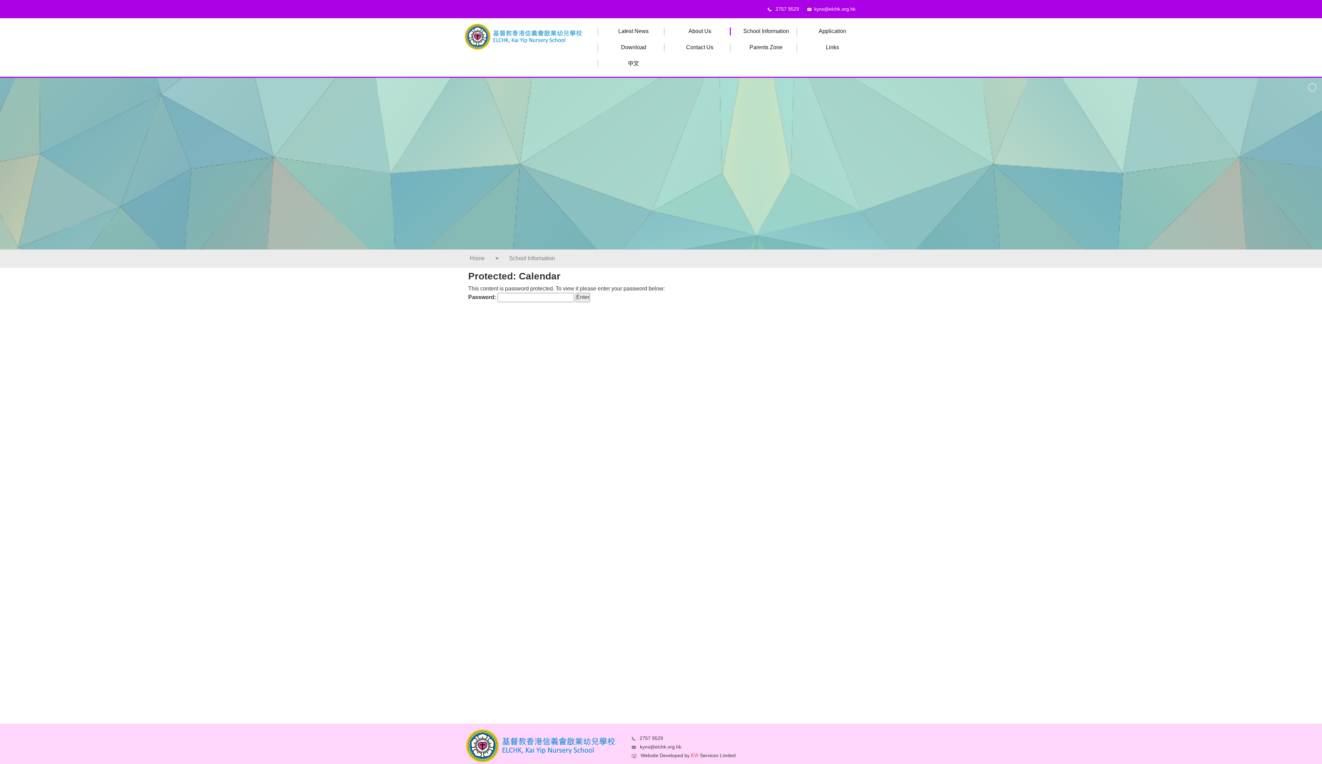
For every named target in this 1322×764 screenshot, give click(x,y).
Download (633, 47)
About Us (700, 31)
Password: (482, 297)
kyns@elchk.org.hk (833, 9)
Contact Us (699, 47)
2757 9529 (785, 9)
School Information (766, 31)
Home (477, 258)
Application (832, 31)
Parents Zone (766, 47)
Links (832, 47)
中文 (633, 63)
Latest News (633, 31)
